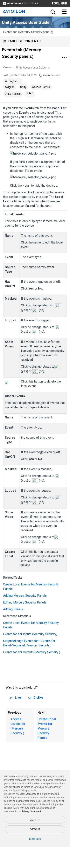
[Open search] (52, 12)
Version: (8, 67)
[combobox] (32, 68)
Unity (23, 87)
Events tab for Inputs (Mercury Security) (30, 634)
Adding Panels (13, 609)
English (13, 81)
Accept (35, 820)
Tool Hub (59, 3)
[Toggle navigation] (64, 12)
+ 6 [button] (28, 93)
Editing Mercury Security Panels (24, 602)
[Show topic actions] (64, 57)
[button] (35, 41)
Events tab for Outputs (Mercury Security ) (31, 652)
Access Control (41, 87)
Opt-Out (35, 829)
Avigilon (10, 87)
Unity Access (13, 93)
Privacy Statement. (31, 811)
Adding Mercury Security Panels (25, 595)
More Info (35, 838)
